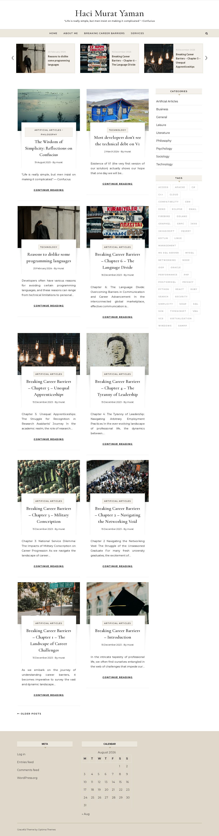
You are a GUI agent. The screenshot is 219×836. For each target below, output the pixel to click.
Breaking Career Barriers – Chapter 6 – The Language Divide (117, 261)
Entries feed (25, 762)
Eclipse (177, 209)
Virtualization (181, 318)
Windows (165, 325)
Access (163, 187)
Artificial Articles (48, 130)
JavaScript (166, 231)
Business (162, 109)
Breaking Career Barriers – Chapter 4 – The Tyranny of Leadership (117, 388)
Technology (117, 130)
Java (194, 223)
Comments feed (28, 770)
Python (163, 289)
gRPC (180, 223)
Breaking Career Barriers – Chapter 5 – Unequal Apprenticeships (48, 388)
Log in (21, 754)
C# (193, 187)
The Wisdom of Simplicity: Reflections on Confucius (48, 148)
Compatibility (168, 202)
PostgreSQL (167, 282)
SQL (195, 304)
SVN (161, 311)
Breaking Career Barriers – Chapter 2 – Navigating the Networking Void (117, 515)
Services (137, 33)
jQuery (186, 231)
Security (181, 296)
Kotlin (163, 238)
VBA (195, 311)
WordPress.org (27, 778)
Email (193, 209)
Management (167, 245)
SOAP (183, 304)
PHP (186, 274)
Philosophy (49, 134)
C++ (160, 194)
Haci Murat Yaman (109, 13)
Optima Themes (47, 829)
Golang (182, 216)
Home (53, 33)
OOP (161, 267)
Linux (178, 238)
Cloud (174, 194)
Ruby (194, 289)
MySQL (189, 253)
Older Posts (30, 713)
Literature (163, 133)
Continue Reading (49, 190)
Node (186, 260)
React (180, 289)
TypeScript (178, 311)
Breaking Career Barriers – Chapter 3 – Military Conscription (48, 515)
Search (163, 296)
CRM (188, 202)
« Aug (86, 814)
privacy (188, 282)
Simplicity (165, 304)
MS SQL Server (168, 253)
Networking (167, 260)
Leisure (161, 125)
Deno (162, 209)
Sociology (162, 156)
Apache (180, 187)
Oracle (176, 267)
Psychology (164, 148)
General (161, 117)
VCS (161, 318)
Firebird (164, 216)
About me (70, 33)
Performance (167, 274)
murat (59, 162)
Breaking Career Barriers (104, 33)
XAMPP (182, 325)
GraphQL (164, 223)
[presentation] (12, 57)
